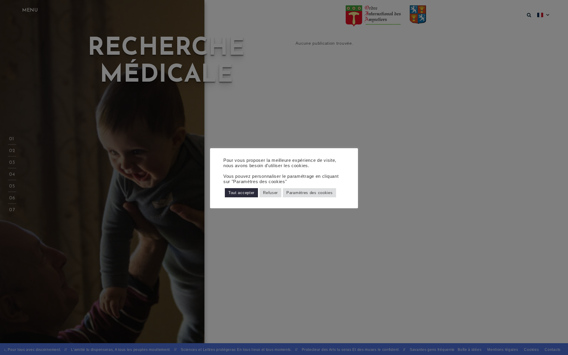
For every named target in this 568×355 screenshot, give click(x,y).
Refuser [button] (270, 193)
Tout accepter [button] (241, 193)
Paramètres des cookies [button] (309, 193)
